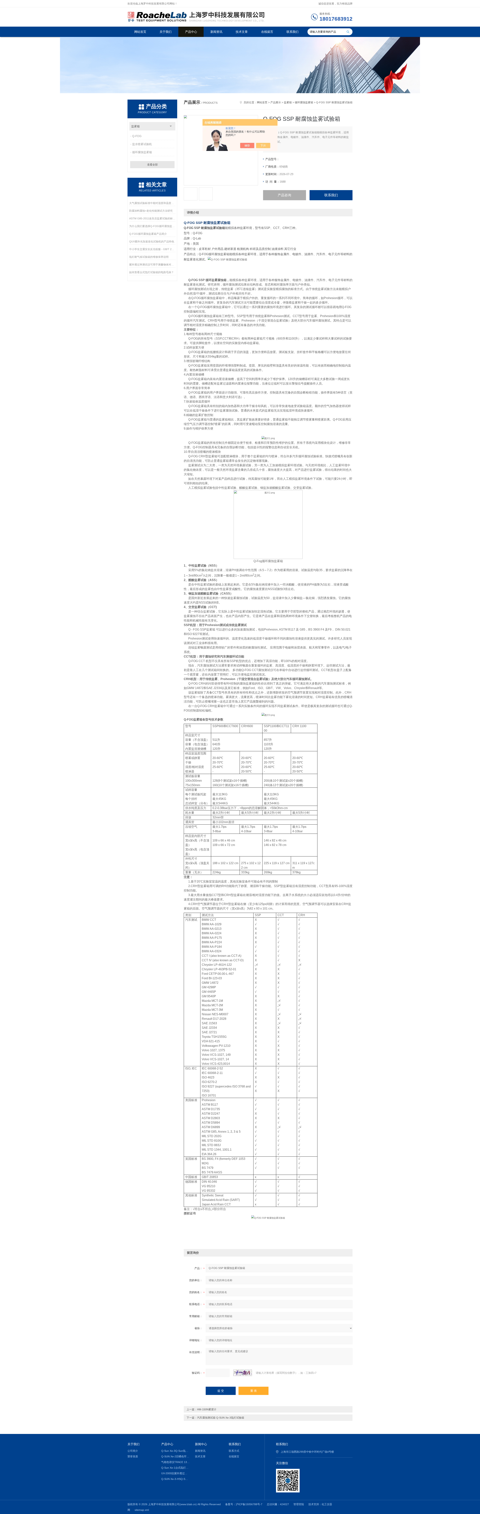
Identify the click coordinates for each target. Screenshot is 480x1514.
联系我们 (292, 31)
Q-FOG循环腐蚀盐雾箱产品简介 (148, 233)
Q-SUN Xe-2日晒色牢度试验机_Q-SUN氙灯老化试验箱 (175, 1456)
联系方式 (234, 1450)
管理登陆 (298, 1504)
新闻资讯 (216, 31)
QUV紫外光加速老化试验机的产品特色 (151, 241)
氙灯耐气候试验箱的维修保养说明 (149, 256)
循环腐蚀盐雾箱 (142, 152)
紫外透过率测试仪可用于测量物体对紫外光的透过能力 (152, 264)
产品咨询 (284, 195)
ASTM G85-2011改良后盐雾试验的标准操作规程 (152, 218)
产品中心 (191, 31)
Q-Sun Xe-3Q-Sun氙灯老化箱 (175, 1450)
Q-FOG (137, 136)
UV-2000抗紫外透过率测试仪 (175, 1473)
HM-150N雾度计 (206, 1409)
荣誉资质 (133, 1456)
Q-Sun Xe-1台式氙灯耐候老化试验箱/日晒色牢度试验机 (175, 1467)
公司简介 (133, 1450)
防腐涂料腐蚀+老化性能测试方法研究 (151, 210)
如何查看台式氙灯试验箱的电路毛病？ (151, 272)
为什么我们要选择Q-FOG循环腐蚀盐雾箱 (152, 226)
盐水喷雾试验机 (142, 144)
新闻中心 (201, 1444)
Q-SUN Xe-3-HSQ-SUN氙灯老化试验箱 (175, 1478)
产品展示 (275, 102)
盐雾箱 (135, 126)
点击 (170, 126)
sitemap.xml (142, 1509)
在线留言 (267, 31)
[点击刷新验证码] (242, 1373)
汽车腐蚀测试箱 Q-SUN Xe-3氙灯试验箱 (220, 1417)
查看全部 (152, 164)
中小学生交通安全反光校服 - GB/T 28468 (152, 249)
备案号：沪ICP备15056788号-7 (243, 1504)
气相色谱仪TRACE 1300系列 (175, 1462)
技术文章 (242, 31)
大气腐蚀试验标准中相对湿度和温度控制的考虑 (152, 203)
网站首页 (140, 31)
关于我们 (166, 31)
